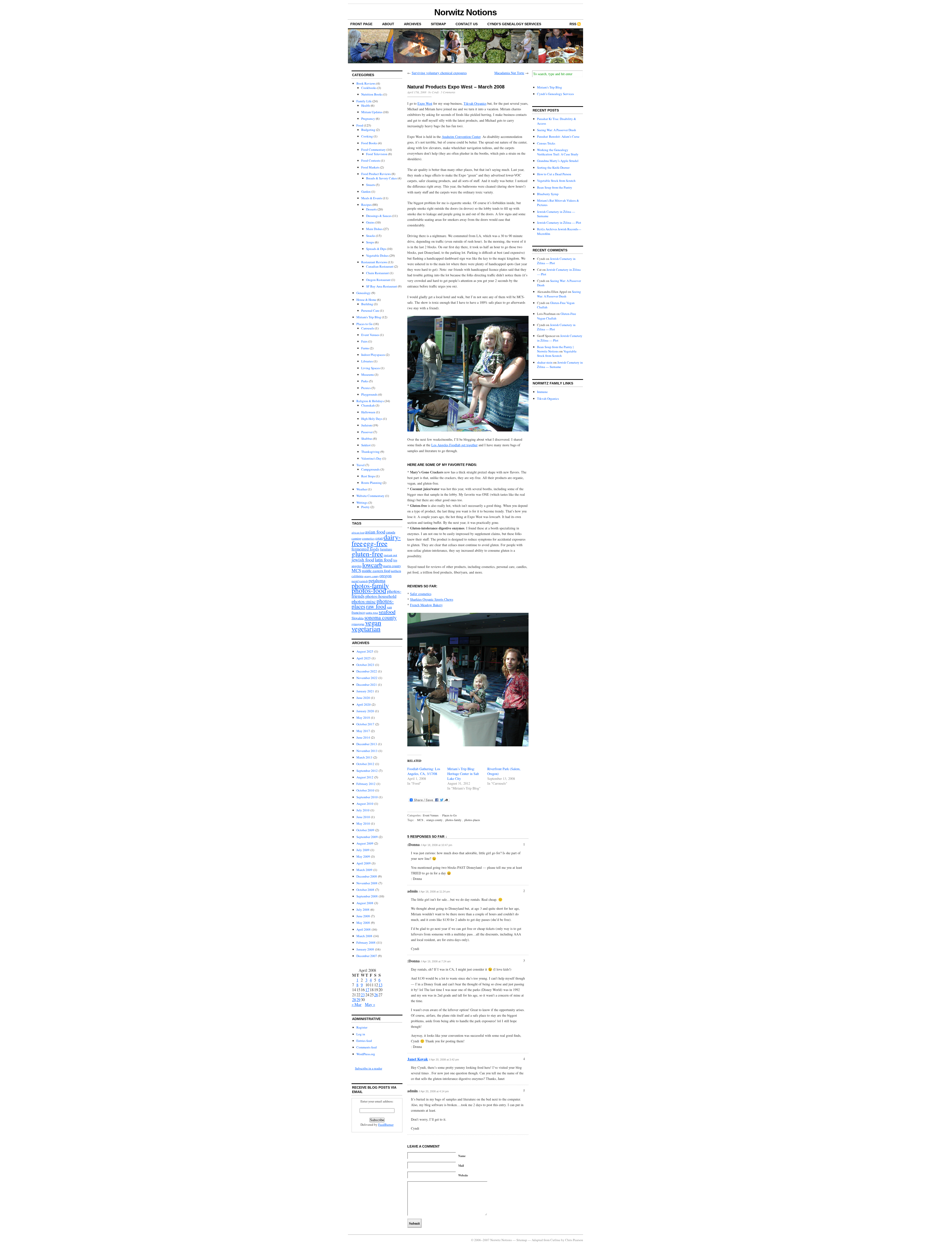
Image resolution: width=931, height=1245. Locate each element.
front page (361, 24)
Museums (367, 374)
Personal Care (370, 310)
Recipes (366, 204)
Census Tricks (546, 143)
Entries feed (364, 1040)
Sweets (370, 185)
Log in (360, 1034)
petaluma (377, 580)
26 (376, 995)
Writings (362, 502)
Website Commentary (370, 496)
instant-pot (390, 555)
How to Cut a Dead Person (554, 174)
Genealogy (363, 293)
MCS (356, 570)
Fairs (364, 341)
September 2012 (367, 770)
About (388, 24)
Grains (370, 222)
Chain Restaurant (377, 273)
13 (380, 985)
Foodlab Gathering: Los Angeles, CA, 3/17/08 (423, 771)
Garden (366, 191)
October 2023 (365, 664)
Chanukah (368, 405)
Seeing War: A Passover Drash (556, 130)
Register (361, 1027)
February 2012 (366, 784)
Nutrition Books (372, 94)
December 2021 (366, 684)
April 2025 (363, 658)
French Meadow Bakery (426, 605)
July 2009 (362, 850)
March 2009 (364, 870)
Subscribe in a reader (368, 1068)
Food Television (376, 154)
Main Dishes (374, 229)
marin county (392, 566)
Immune (542, 392)
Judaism (366, 425)
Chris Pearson (574, 1240)
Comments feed (366, 1047)
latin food (384, 560)
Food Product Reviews (376, 174)
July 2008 (362, 909)
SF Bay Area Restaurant (381, 286)
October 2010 (365, 790)
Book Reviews (366, 83)
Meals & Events (371, 198)
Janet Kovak (417, 1059)
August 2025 (364, 651)
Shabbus (366, 438)
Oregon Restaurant (378, 280)
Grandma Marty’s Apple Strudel (557, 161)
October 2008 (365, 889)
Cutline (555, 1240)
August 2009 (364, 843)
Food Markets (370, 167)
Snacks (370, 235)
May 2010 (363, 823)
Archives (412, 24)
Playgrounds (369, 394)
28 (354, 999)
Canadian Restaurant (379, 266)
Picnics (366, 388)
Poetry (365, 507)
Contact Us (467, 24)
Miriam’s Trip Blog (549, 87)
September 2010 (367, 797)
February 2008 (366, 942)
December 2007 (366, 956)
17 (367, 989)
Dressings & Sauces (379, 216)
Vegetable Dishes (377, 255)
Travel (360, 465)
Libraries (367, 361)
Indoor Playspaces (373, 354)
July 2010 (362, 810)
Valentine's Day (371, 458)
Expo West (424, 103)
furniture (386, 549)
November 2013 (366, 751)
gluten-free (367, 553)
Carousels (367, 328)
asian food (375, 531)
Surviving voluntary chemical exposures (439, 73)
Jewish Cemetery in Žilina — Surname (560, 364)
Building (367, 304)
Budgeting (368, 130)
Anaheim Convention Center (461, 136)
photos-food (369, 590)
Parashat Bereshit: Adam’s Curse (558, 136)
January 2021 (365, 691)
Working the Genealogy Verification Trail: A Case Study (557, 152)
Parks (364, 381)
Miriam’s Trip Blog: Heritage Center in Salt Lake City (463, 773)
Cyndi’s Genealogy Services (514, 24)
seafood (387, 611)
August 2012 (364, 777)
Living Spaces (370, 368)
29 (358, 999)
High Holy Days (371, 418)
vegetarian (366, 628)
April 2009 (363, 863)
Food (359, 125)
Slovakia (358, 617)
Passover (367, 432)
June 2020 (363, 697)
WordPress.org (365, 1054)
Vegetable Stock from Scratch (556, 180)
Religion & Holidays (370, 401)
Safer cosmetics (420, 593)
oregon (385, 575)
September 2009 (367, 837)
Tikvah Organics (475, 103)
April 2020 (363, 704)
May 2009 (363, 856)
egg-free (375, 543)
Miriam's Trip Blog (368, 317)
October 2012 (365, 764)
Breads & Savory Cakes (381, 178)
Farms (365, 348)
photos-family (453, 820)
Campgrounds (370, 469)
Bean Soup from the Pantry (554, 187)
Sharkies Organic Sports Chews (431, 599)
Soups (370, 242)
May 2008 (363, 922)
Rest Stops (368, 476)
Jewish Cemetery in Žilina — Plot (559, 222)
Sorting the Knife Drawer (553, 167)
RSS (573, 24)
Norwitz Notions (465, 12)
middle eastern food (376, 570)
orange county (371, 576)
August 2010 (364, 803)
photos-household (380, 596)
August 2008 (364, 903)
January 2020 (365, 711)
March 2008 (364, 936)
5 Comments (448, 92)
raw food (376, 606)
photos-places (472, 820)
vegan (373, 622)
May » (370, 1004)
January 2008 (365, 949)
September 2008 (367, 896)
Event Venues (370, 335)
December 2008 (366, 876)
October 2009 (365, 830)
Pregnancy (368, 118)
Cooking (367, 136)
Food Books (369, 143)
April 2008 (363, 929)
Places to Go (364, 324)
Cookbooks (369, 88)
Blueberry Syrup (548, 194)
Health (365, 105)
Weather (361, 489)
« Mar (356, 1004)
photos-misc (364, 601)
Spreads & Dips (376, 249)
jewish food (363, 559)
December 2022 (366, 671)
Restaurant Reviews (374, 262)
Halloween (368, 412)
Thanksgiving (370, 451)
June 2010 (363, 817)
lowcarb (372, 564)
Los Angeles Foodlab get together (454, 445)
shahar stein (545, 362)
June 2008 (363, 916)
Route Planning (371, 482)
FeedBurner (385, 1124)
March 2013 (364, 757)
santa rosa (372, 613)
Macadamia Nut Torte (509, 73)
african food (358, 532)
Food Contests (370, 160)
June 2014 (363, 737)
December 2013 (366, 744)
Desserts (371, 209)
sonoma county (380, 617)
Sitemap (438, 24)
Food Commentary (373, 149)
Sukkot (366, 445)
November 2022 (366, 678)
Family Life (364, 101)
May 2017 (363, 731)
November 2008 (366, 883)
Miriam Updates (371, 112)
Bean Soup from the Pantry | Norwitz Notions (555, 349)
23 (363, 995)
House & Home (366, 299)
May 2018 (363, 717)
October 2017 (365, 724)
